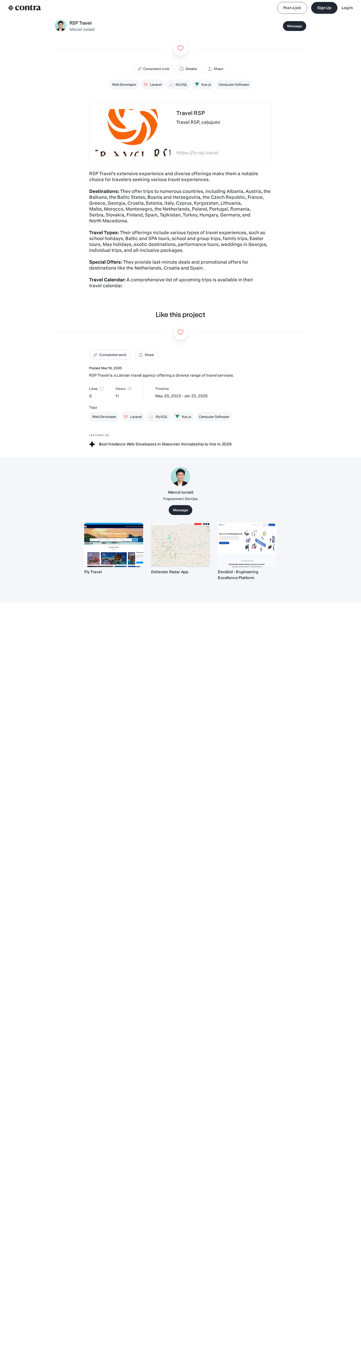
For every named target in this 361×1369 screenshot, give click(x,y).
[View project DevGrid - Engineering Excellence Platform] (247, 545)
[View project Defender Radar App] (180, 545)
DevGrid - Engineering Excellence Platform (238, 575)
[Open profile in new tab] (61, 26)
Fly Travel (92, 572)
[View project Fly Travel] (113, 545)
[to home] (24, 8)
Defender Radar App (169, 572)
